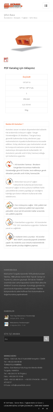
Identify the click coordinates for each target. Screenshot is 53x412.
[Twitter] (43, 409)
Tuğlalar (25, 18)
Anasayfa (17, 18)
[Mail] (47, 409)
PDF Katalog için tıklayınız (19, 68)
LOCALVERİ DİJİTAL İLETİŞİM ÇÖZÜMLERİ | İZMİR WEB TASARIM (26, 406)
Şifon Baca (9, 14)
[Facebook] (39, 409)
